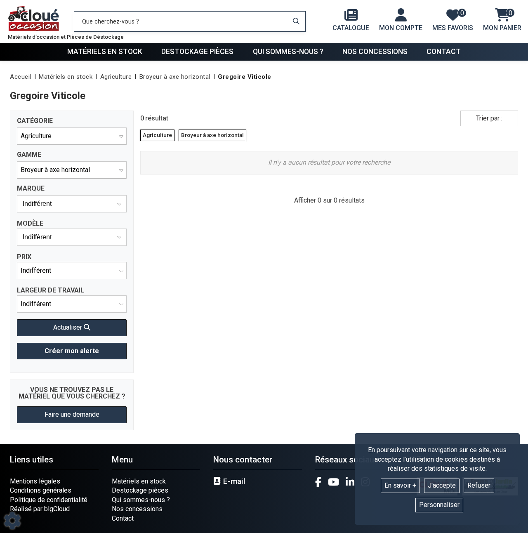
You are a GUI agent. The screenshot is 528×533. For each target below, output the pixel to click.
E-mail (233, 481)
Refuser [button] (478, 485)
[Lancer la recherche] (296, 21)
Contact (444, 51)
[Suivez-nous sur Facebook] (318, 482)
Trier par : (489, 118)
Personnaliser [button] (439, 505)
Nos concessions (375, 51)
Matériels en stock (104, 51)
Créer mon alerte (72, 351)
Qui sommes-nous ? (288, 51)
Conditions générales (40, 490)
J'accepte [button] (442, 485)
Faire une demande (72, 414)
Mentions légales (35, 481)
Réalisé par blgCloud (40, 509)
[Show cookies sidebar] (12, 520)
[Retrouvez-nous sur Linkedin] (350, 482)
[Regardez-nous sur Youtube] (333, 482)
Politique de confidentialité (48, 500)
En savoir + (400, 485)
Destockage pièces (197, 51)
